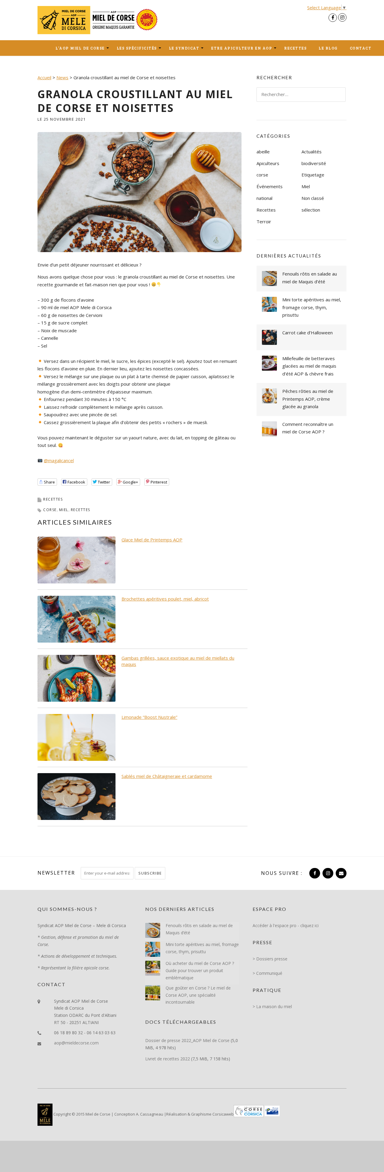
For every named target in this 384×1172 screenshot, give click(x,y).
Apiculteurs (267, 163)
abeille (263, 152)
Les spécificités (137, 48)
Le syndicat (184, 48)
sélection (311, 210)
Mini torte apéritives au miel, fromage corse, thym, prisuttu (311, 307)
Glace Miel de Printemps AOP (152, 540)
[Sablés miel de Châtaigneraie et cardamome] (77, 796)
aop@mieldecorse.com (76, 1043)
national (264, 198)
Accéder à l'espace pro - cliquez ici (286, 925)
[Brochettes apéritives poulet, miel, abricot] (77, 619)
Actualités (312, 152)
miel (63, 509)
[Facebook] (332, 18)
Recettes (295, 48)
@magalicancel (59, 460)
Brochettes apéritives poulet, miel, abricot (165, 599)
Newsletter (56, 872)
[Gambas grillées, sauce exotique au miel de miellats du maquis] (77, 678)
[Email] (340, 873)
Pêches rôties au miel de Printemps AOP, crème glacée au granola (307, 398)
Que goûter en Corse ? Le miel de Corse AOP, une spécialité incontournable (198, 995)
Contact (361, 48)
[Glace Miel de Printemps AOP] (77, 559)
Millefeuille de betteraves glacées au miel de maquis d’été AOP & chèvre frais (309, 366)
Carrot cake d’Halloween (307, 333)
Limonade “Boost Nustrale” (149, 717)
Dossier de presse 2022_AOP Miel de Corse (187, 1040)
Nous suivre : (281, 873)
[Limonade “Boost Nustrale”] (77, 737)
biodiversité (314, 163)
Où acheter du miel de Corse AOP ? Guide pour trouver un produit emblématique (200, 970)
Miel (306, 186)
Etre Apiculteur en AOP (241, 48)
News (62, 77)
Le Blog (328, 48)
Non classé (313, 198)
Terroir (263, 221)
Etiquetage (313, 175)
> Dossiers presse (270, 959)
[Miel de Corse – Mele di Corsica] (99, 20)
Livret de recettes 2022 (167, 1059)
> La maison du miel (272, 1006)
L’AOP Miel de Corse (80, 48)
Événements (269, 186)
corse (50, 509)
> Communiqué (267, 973)
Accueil (44, 48)
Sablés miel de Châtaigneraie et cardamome (167, 776)
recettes (80, 509)
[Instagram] (342, 17)
